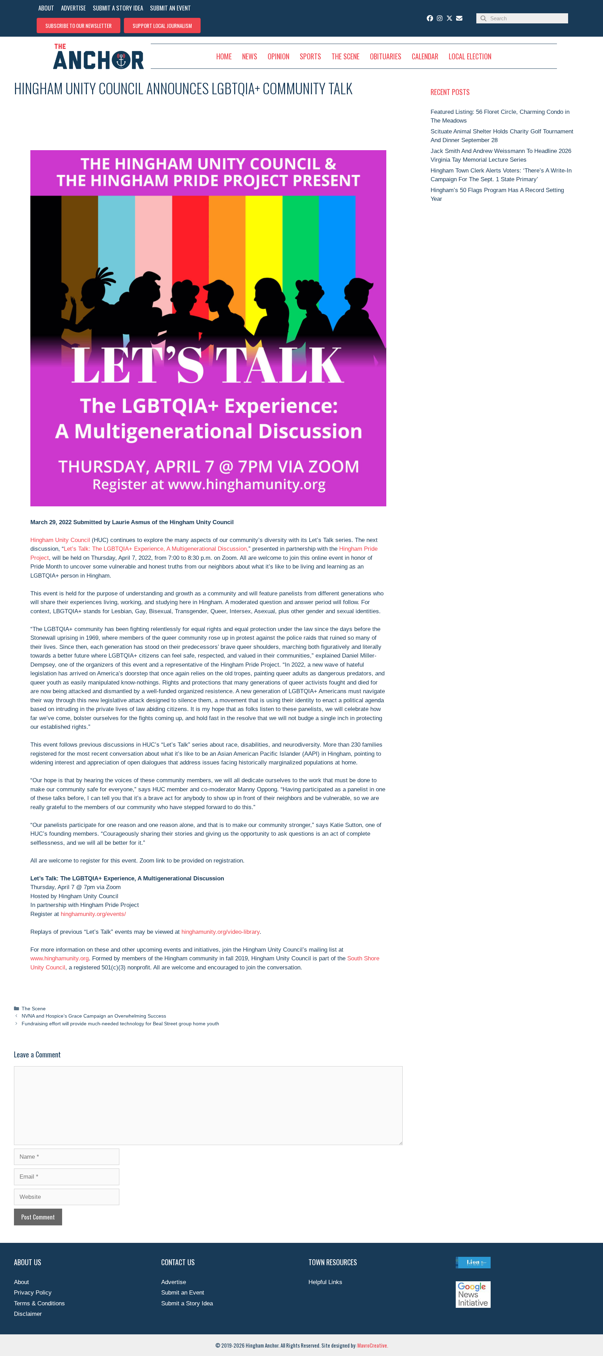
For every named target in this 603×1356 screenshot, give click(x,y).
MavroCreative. (372, 1345)
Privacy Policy (33, 1292)
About (21, 1282)
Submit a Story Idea (187, 1303)
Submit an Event (182, 1292)
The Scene (34, 1008)
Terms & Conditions (39, 1303)
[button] (78, 25)
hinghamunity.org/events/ (93, 914)
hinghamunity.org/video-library (220, 932)
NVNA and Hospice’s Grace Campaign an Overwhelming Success (94, 1016)
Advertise (173, 1282)
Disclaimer (28, 1314)
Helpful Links (325, 1282)
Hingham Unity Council (60, 540)
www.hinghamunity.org (59, 958)
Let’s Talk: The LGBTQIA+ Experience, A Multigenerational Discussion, (156, 548)
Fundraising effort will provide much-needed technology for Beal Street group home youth (120, 1023)
